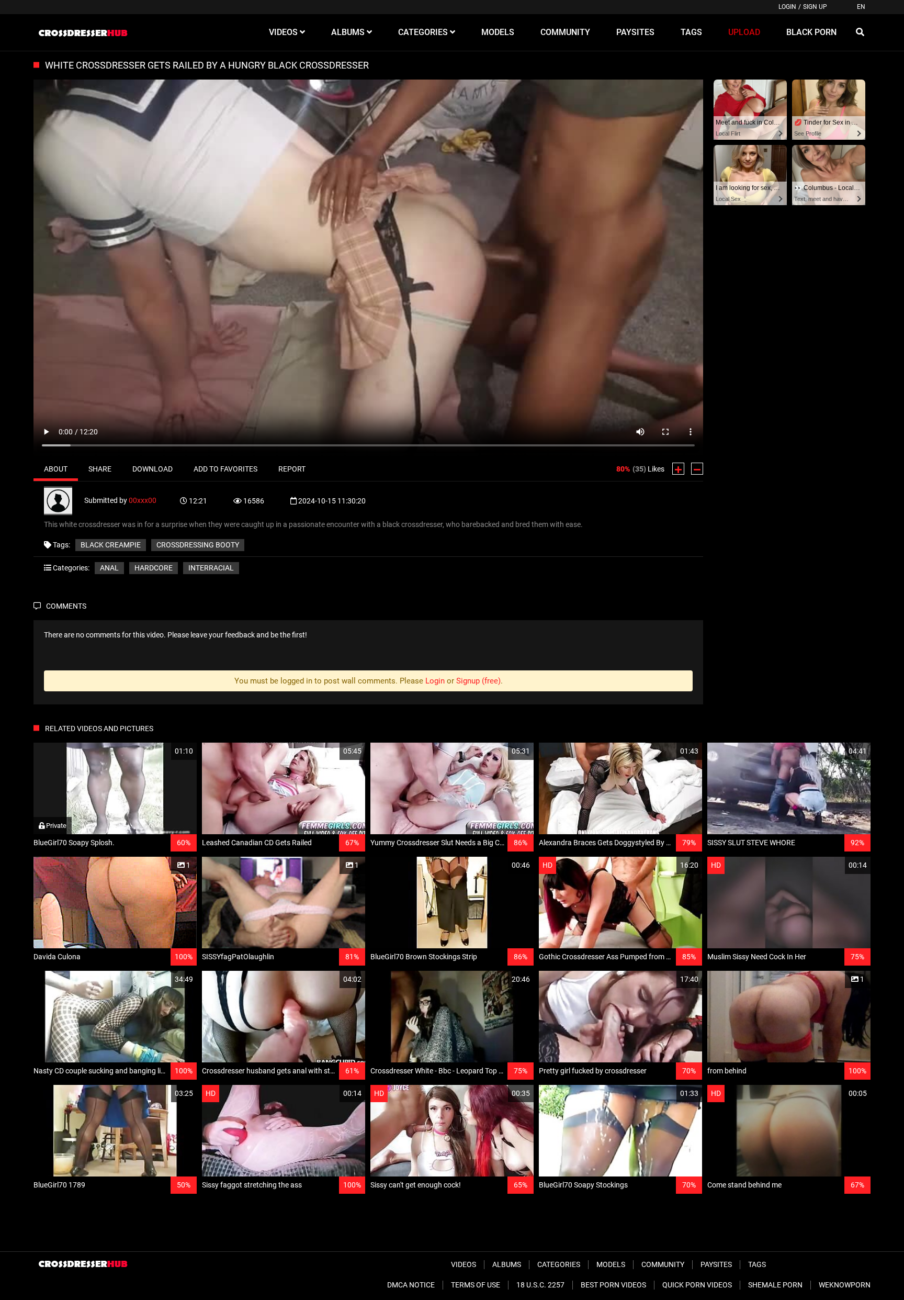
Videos (463, 1264)
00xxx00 (142, 500)
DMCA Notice (411, 1285)
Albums (506, 1264)
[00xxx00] (64, 500)
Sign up (815, 6)
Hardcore (153, 568)
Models (610, 1264)
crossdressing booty (197, 545)
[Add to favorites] (163, 751)
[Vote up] (678, 469)
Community (662, 1264)
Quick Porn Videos (697, 1285)
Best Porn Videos (613, 1285)
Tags (757, 1264)
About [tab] (55, 469)
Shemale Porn (775, 1285)
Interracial (211, 568)
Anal (109, 568)
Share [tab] (99, 469)
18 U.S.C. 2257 (540, 1285)
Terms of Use (475, 1285)
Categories (558, 1264)
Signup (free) (478, 681)
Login (787, 6)
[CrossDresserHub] (82, 32)
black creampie (111, 545)
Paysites (716, 1264)
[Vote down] (697, 469)
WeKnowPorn (845, 1285)
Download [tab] (152, 469)
